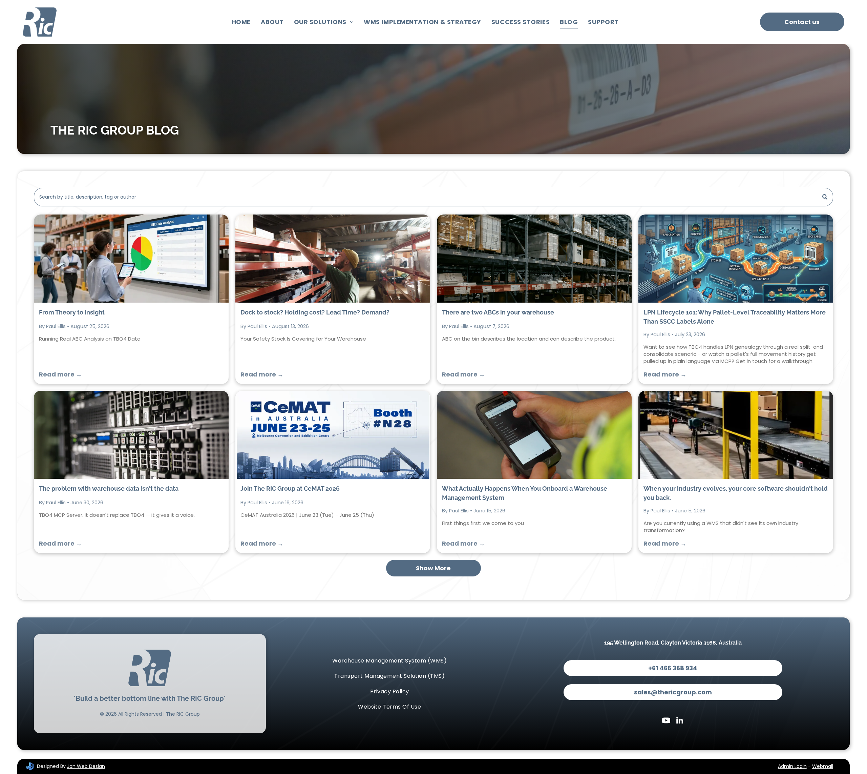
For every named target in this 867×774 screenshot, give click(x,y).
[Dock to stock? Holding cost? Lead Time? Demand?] (332, 259)
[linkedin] (679, 721)
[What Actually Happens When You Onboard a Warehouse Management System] (534, 435)
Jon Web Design (86, 766)
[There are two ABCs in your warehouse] (534, 259)
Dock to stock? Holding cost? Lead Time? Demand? (314, 312)
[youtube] (666, 721)
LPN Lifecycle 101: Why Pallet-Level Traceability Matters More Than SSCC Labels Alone (734, 317)
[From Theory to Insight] (131, 259)
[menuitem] (241, 22)
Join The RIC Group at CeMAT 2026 (290, 488)
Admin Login (792, 766)
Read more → (60, 374)
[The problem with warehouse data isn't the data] (131, 435)
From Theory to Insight (72, 312)
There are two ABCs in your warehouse (498, 312)
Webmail (822, 766)
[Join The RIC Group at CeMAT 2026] (332, 435)
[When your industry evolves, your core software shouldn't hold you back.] (735, 435)
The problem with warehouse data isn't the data (108, 488)
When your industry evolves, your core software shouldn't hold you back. (735, 493)
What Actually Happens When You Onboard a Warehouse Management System (524, 493)
